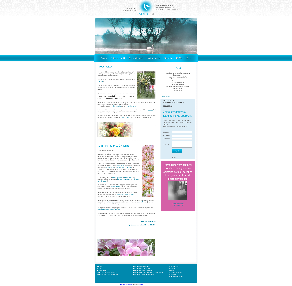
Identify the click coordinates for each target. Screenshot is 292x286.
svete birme (110, 167)
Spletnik (141, 284)
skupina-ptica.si (178, 205)
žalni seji (100, 81)
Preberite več (165, 96)
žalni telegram (132, 106)
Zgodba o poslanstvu (175, 272)
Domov (99, 266)
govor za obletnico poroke (125, 194)
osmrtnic (150, 110)
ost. (186, 178)
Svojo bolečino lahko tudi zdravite (107, 274)
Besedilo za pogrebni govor (141, 266)
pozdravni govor (111, 202)
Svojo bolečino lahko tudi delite (107, 272)
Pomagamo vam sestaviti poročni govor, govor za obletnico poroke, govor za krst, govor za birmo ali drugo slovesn (177, 171)
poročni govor (115, 187)
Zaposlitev (172, 274)
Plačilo (171, 270)
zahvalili (140, 202)
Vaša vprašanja (174, 266)
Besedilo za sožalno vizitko (141, 268)
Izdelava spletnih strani (126, 284)
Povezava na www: (178, 204)
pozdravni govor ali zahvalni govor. (109, 210)
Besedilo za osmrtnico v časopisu (143, 270)
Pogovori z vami (102, 270)
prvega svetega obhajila (123, 167)
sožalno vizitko (116, 106)
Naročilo (172, 268)
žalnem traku (125, 117)
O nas (99, 268)
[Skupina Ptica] (146, 8)
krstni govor (120, 166)
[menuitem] (103, 58)
